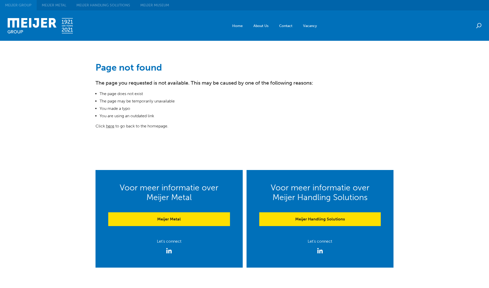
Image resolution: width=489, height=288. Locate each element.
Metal (54, 5)
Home (237, 26)
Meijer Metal (169, 219)
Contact (285, 26)
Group (18, 5)
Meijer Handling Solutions (320, 219)
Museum (154, 5)
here (110, 126)
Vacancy (310, 26)
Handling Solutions (103, 5)
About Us (260, 26)
